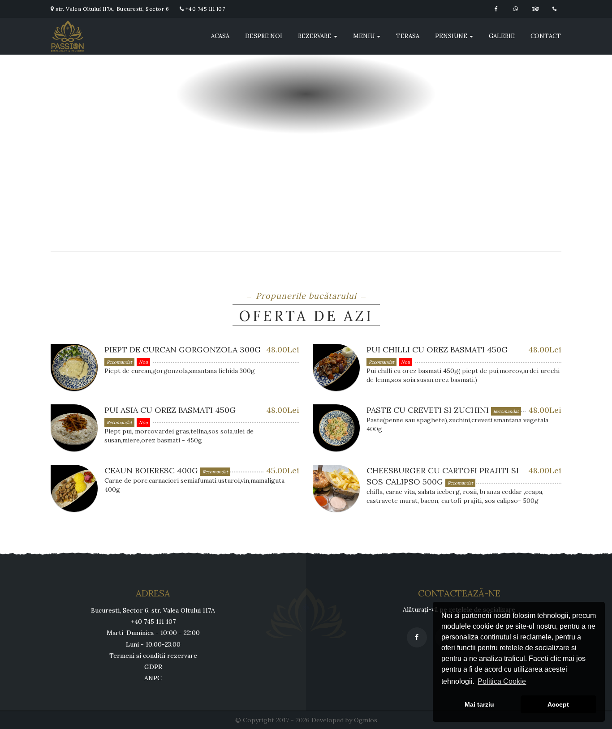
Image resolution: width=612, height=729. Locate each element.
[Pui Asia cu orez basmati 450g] (74, 427)
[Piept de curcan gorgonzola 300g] (74, 367)
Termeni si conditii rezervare (153, 656)
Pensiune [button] (452, 36)
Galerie (502, 36)
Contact (545, 36)
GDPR (153, 667)
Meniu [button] (364, 36)
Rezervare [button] (315, 36)
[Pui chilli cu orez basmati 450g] (336, 367)
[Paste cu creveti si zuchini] (336, 427)
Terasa (407, 36)
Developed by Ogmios (344, 720)
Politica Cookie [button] (502, 681)
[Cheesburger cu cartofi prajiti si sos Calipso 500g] (336, 488)
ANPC (153, 678)
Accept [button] (558, 704)
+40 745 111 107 (204, 8)
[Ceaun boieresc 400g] (74, 488)
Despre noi (263, 36)
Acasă (220, 36)
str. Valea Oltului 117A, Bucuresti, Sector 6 (111, 8)
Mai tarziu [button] (479, 704)
